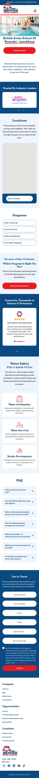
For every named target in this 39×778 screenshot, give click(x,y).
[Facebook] (8, 765)
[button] (15, 110)
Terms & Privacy (21, 663)
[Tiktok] (23, 765)
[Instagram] (3, 765)
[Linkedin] (13, 765)
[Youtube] (18, 765)
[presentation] (15, 351)
